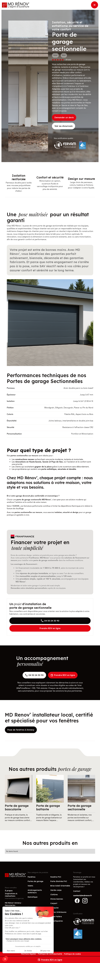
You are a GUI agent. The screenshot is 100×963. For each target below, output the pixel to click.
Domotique (32, 897)
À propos (9, 891)
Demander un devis (64, 117)
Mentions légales (28, 954)
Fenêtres (31, 877)
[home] (15, 5)
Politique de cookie (72, 954)
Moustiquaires (56, 921)
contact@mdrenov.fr (82, 895)
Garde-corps (55, 890)
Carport (53, 903)
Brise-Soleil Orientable (60, 886)
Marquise (54, 908)
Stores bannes (56, 899)
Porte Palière (56, 916)
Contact (76, 891)
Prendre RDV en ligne (50, 628)
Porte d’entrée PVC (58, 881)
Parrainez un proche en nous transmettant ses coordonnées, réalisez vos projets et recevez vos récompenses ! (84, 882)
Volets (30, 886)
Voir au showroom (64, 126)
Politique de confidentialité (50, 954)
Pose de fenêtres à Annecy (20, 730)
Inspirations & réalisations (11, 894)
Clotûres (54, 894)
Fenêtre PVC (55, 877)
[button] (94, 4)
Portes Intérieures (58, 912)
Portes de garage (35, 881)
